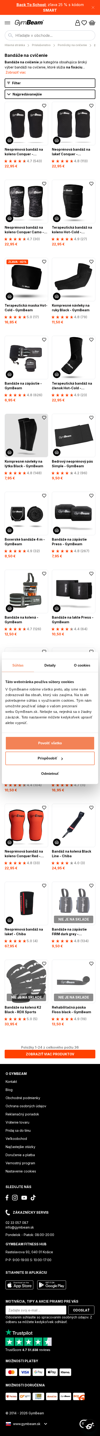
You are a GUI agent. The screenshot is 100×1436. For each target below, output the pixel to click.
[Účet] (77, 23)
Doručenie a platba (20, 1155)
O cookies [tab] (82, 665)
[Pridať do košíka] (9, 140)
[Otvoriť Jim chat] (89, 1425)
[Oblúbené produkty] (84, 23)
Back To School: (32, 4)
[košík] (92, 22)
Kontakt (11, 1082)
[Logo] (30, 23)
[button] (50, 7)
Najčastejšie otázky (20, 1147)
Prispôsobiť (47, 758)
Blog (9, 1090)
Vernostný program (20, 1163)
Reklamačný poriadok (22, 1114)
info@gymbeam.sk (20, 1227)
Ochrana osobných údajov (26, 1106)
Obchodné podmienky (23, 1098)
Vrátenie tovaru (17, 1122)
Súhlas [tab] (18, 665)
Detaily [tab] (50, 665)
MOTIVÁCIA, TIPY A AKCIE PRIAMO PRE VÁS (42, 1301)
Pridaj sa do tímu (18, 1130)
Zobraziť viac (16, 72)
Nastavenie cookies (21, 1171)
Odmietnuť (50, 774)
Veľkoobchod (16, 1139)
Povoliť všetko (50, 743)
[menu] (7, 23)
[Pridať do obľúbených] (44, 106)
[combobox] (50, 35)
